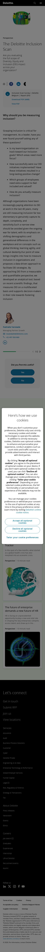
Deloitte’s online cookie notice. (28, 511)
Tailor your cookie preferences (22, 537)
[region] (22, 476)
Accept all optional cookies (22, 521)
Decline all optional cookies (22, 529)
